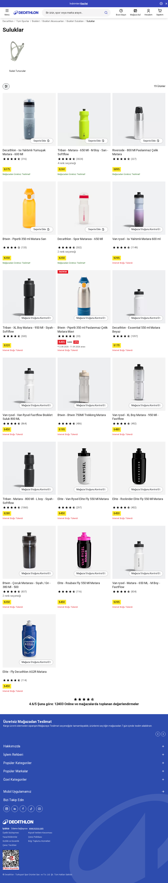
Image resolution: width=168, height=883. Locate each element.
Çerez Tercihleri (9, 845)
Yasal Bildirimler (10, 837)
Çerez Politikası (35, 837)
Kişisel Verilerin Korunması (40, 833)
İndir (88, 3)
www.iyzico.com (36, 828)
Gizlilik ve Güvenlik (11, 841)
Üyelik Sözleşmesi (11, 833)
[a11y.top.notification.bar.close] (166, 3)
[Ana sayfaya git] (26, 12)
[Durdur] (161, 3)
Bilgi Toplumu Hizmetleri (39, 841)
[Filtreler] (6, 86)
